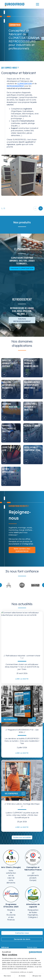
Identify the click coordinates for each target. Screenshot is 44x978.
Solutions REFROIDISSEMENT (22, 320)
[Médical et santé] (26, 440)
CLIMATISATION (24, 83)
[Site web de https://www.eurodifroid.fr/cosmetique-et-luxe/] (22, 585)
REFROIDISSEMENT (15, 86)
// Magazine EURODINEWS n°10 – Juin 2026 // (22, 731)
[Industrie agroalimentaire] (4, 418)
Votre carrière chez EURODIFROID (22, 550)
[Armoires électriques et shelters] (4, 440)
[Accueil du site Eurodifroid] (14, 4)
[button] (40, 208)
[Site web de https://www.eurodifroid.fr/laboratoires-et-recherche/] (8, 585)
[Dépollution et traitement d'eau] (26, 461)
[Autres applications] (4, 483)
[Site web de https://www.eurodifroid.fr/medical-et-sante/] (35, 585)
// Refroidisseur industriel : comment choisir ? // (22, 657)
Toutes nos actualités (22, 837)
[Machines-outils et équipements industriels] (26, 396)
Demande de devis (22, 939)
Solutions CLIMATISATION (22, 268)
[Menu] (37, 4)
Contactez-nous (22, 933)
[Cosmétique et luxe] (4, 461)
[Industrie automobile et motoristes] (4, 396)
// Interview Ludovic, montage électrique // (22, 805)
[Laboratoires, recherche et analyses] (26, 418)
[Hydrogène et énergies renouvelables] (26, 374)
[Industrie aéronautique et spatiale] (4, 374)
